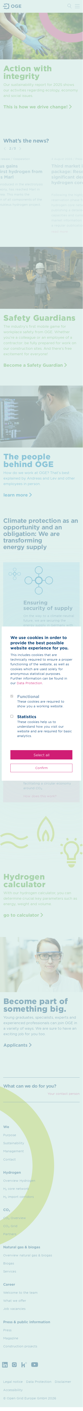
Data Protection (29, 683)
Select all (41, 755)
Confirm (41, 768)
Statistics (26, 716)
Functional (28, 696)
